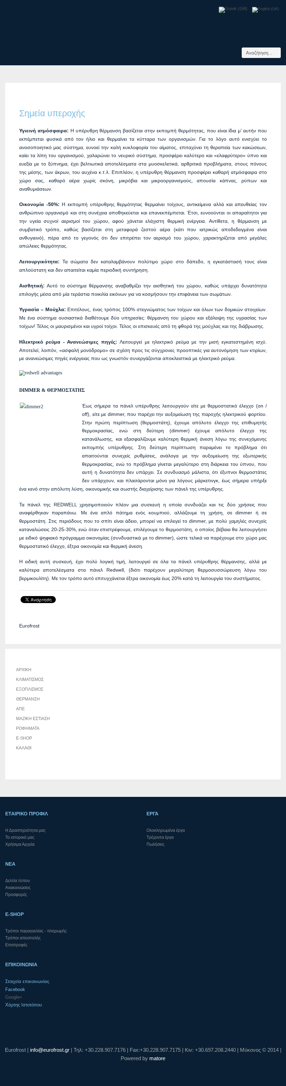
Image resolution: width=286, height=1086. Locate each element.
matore (157, 1058)
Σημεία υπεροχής (52, 113)
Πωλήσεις (155, 844)
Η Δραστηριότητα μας (25, 830)
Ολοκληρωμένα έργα (165, 830)
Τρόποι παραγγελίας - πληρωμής (36, 931)
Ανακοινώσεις (18, 887)
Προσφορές (16, 894)
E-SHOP (24, 738)
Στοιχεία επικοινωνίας (27, 981)
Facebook (15, 989)
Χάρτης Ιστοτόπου (23, 1004)
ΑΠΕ (20, 708)
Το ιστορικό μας (20, 837)
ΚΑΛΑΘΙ (23, 748)
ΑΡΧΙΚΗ (23, 669)
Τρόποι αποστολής (23, 937)
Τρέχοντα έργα (160, 837)
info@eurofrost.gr (49, 1050)
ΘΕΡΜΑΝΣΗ (28, 699)
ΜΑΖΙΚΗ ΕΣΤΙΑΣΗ (33, 718)
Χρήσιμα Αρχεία (20, 844)
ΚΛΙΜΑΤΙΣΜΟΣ (30, 679)
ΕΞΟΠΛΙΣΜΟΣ (29, 689)
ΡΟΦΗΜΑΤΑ (27, 728)
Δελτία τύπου (17, 880)
